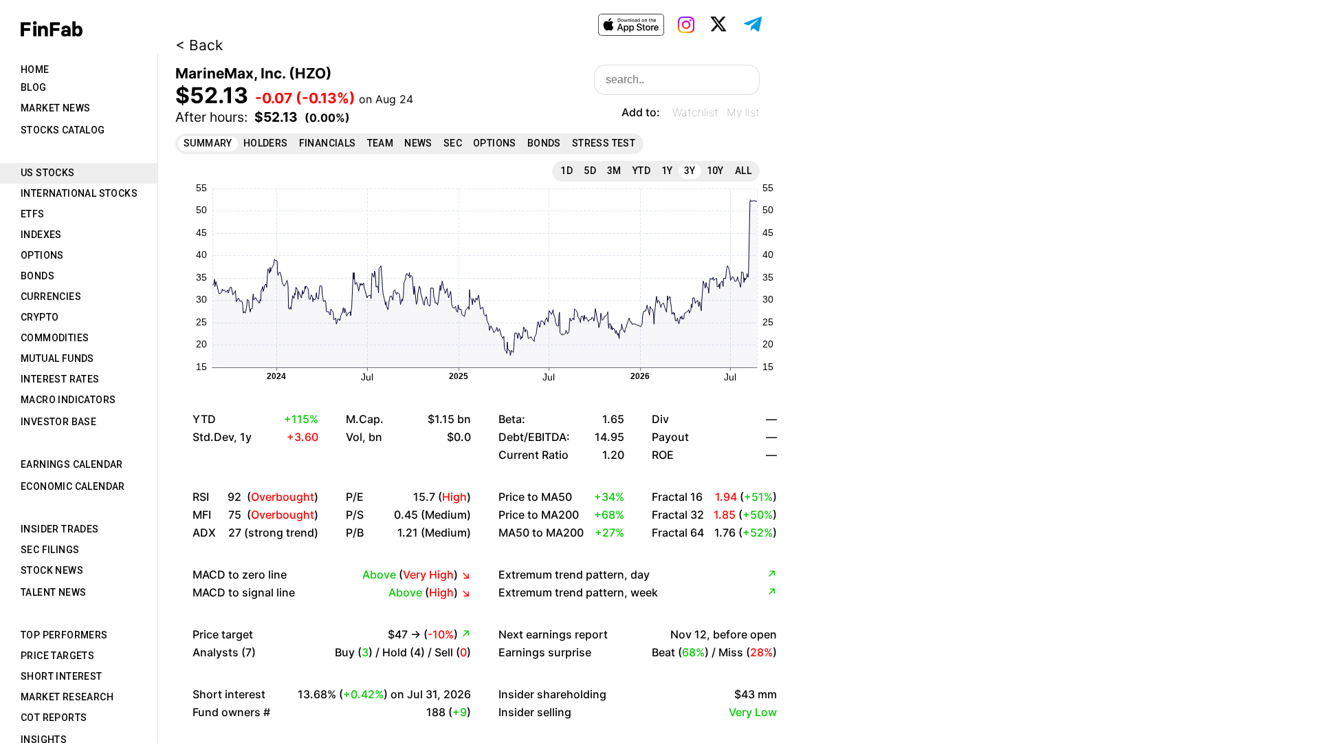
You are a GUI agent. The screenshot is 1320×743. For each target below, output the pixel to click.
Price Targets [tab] (57, 655)
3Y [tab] (690, 170)
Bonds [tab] (37, 275)
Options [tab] (42, 255)
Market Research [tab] (67, 696)
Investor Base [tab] (58, 421)
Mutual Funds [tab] (57, 358)
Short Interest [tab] (61, 676)
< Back (199, 45)
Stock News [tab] (52, 570)
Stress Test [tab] (603, 143)
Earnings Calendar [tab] (72, 464)
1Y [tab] (667, 170)
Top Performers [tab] (64, 634)
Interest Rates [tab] (60, 379)
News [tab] (418, 143)
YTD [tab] (641, 170)
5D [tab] (590, 170)
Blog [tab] (34, 87)
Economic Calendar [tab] (73, 486)
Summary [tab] (208, 143)
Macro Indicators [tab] (68, 399)
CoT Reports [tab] (54, 717)
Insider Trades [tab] (60, 529)
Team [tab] (380, 143)
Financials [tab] (327, 143)
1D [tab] (566, 170)
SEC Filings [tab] (50, 549)
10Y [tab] (715, 170)
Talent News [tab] (53, 592)
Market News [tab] (55, 108)
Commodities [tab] (55, 337)
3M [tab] (614, 170)
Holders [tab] (265, 143)
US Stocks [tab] (48, 172)
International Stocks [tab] (79, 193)
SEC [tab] (452, 143)
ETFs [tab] (33, 213)
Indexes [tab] (41, 234)
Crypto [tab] (39, 317)
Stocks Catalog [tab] (63, 130)
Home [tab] (35, 69)
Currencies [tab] (51, 296)
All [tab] (743, 170)
